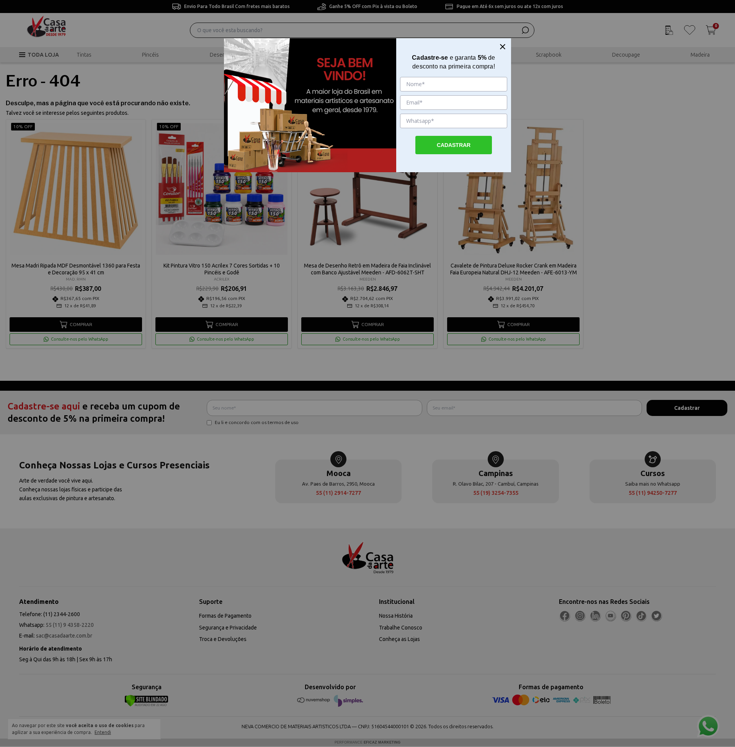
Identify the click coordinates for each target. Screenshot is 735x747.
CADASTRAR (453, 145)
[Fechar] (502, 46)
